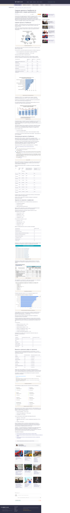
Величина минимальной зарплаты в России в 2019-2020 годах (37, 485)
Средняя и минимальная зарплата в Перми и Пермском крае (37, 472)
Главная (16, 7)
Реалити (42, 4)
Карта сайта (15, 511)
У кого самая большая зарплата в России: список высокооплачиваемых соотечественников (19, 473)
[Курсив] (19, 497)
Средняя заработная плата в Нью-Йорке (28, 471)
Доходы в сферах (18, 4)
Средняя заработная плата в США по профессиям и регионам (28, 485)
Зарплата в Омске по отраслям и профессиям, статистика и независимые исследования (37, 459)
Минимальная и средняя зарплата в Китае (18, 458)
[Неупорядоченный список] (23, 497)
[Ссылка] (26, 497)
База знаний (19, 7)
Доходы (22, 7)
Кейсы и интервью (35, 4)
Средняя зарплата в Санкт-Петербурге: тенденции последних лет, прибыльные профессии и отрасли (19, 485)
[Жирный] (18, 497)
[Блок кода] (25, 497)
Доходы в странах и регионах (27, 7)
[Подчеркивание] (20, 497)
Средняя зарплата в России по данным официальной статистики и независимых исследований (51, 31)
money (5, 507)
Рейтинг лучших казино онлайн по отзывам (51, 14)
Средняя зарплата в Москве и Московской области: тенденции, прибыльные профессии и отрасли (51, 27)
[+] (28, 497)
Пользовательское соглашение (26, 509)
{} (27, 497)
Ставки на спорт (47, 4)
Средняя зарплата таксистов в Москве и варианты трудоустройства (28, 458)
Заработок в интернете (26, 4)
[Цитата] (24, 497)
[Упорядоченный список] (22, 497)
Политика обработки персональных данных (27, 510)
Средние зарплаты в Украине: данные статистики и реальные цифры (27, 433)
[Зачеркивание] (21, 497)
